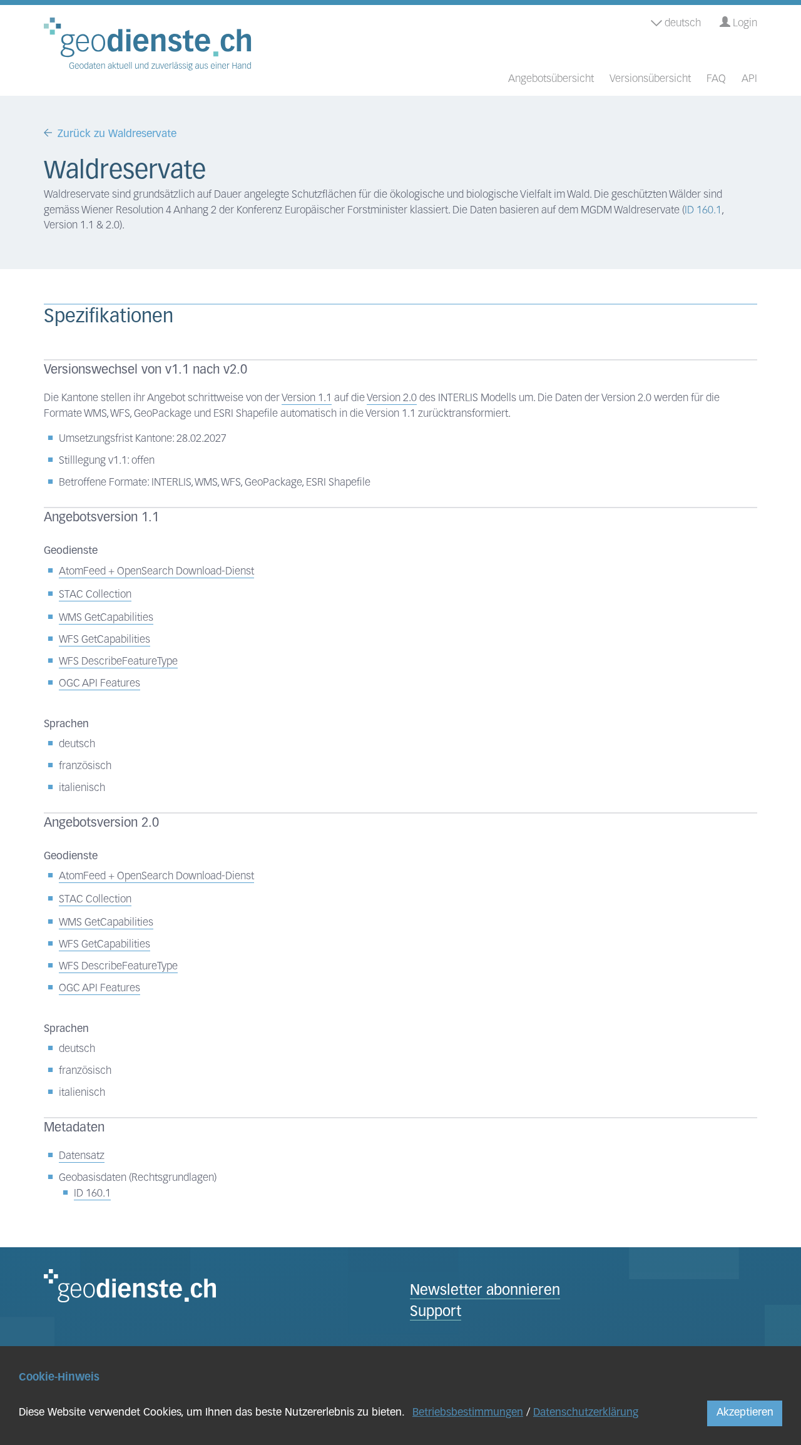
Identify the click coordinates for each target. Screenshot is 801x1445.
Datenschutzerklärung (585, 1412)
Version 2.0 (392, 398)
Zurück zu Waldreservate (117, 134)
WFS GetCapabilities (104, 640)
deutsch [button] (681, 23)
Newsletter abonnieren (485, 1291)
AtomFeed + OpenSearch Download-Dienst (156, 571)
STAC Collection (95, 595)
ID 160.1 (703, 210)
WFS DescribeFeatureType (118, 661)
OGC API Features (99, 683)
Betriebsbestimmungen (467, 1412)
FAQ (716, 79)
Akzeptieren (745, 1412)
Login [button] (743, 23)
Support (435, 1312)
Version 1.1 (307, 398)
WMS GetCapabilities (106, 618)
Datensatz (82, 1156)
